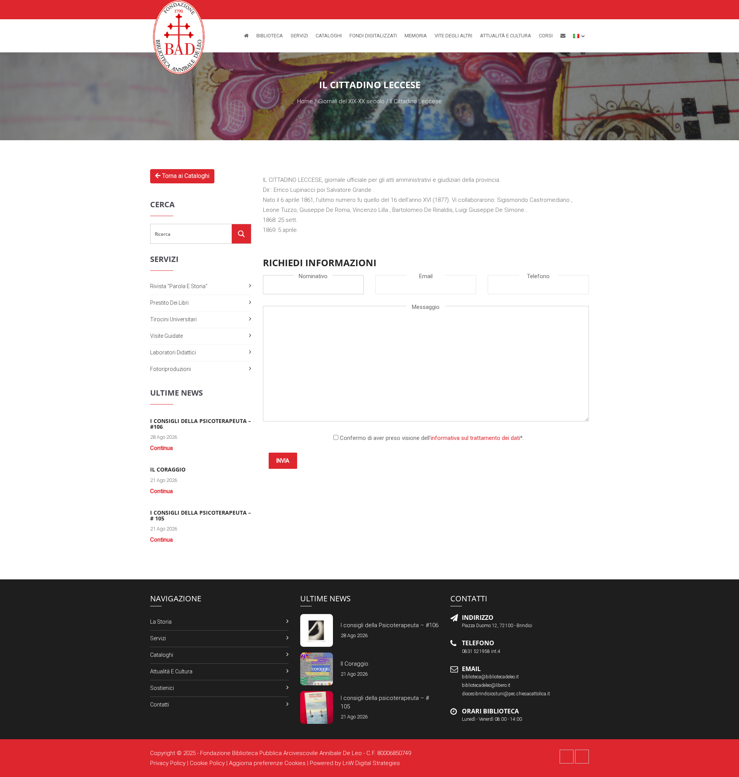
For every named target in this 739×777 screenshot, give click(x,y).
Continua (161, 448)
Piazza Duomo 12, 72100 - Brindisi (497, 625)
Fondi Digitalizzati (373, 36)
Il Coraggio (354, 663)
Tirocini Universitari (173, 319)
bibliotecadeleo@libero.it (486, 685)
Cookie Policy (207, 763)
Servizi (299, 36)
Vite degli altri (453, 36)
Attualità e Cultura (505, 36)
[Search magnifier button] (241, 233)
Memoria (416, 36)
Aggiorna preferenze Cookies (267, 763)
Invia (282, 461)
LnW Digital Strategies (371, 763)
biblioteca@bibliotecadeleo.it (490, 677)
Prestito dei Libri (169, 303)
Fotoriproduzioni (170, 369)
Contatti (159, 704)
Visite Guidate (166, 336)
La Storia (161, 622)
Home (305, 101)
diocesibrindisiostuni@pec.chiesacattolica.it (506, 693)
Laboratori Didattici (173, 352)
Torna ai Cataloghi (185, 176)
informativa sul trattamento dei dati (475, 438)
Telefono (538, 276)
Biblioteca (269, 36)
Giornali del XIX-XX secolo (351, 101)
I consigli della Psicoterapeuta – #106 (389, 625)
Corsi (546, 36)
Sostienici (162, 688)
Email (426, 276)
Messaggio (426, 307)
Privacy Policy (168, 763)
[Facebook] (566, 757)
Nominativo (313, 276)
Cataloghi (329, 36)
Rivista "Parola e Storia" (178, 286)
